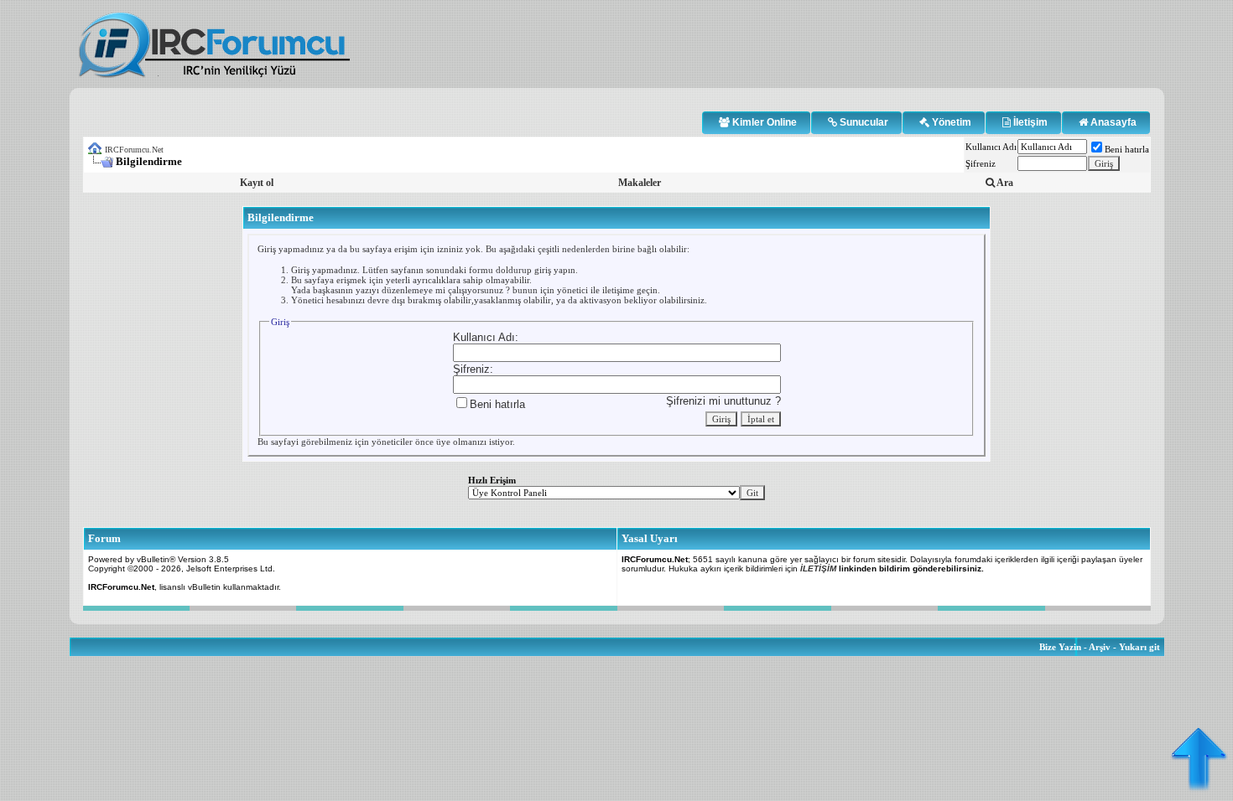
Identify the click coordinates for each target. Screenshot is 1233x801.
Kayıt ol (256, 183)
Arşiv (1100, 647)
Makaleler (639, 183)
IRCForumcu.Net (134, 149)
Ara (1004, 183)
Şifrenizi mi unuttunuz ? (723, 401)
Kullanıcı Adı (991, 147)
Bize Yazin (1060, 647)
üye (443, 442)
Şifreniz (980, 163)
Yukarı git (1139, 647)
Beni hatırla (1127, 149)
